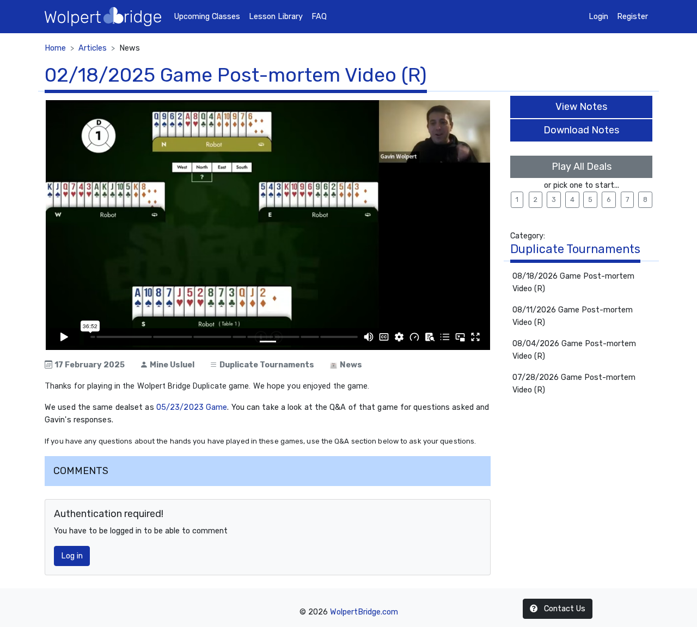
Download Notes (581, 130)
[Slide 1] (268, 341)
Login (598, 16)
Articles (92, 48)
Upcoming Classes (207, 16)
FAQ (319, 16)
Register (632, 16)
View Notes (581, 107)
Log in (72, 556)
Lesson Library (276, 16)
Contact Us (563, 608)
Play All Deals (582, 167)
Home (55, 48)
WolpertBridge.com (364, 612)
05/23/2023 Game (192, 407)
